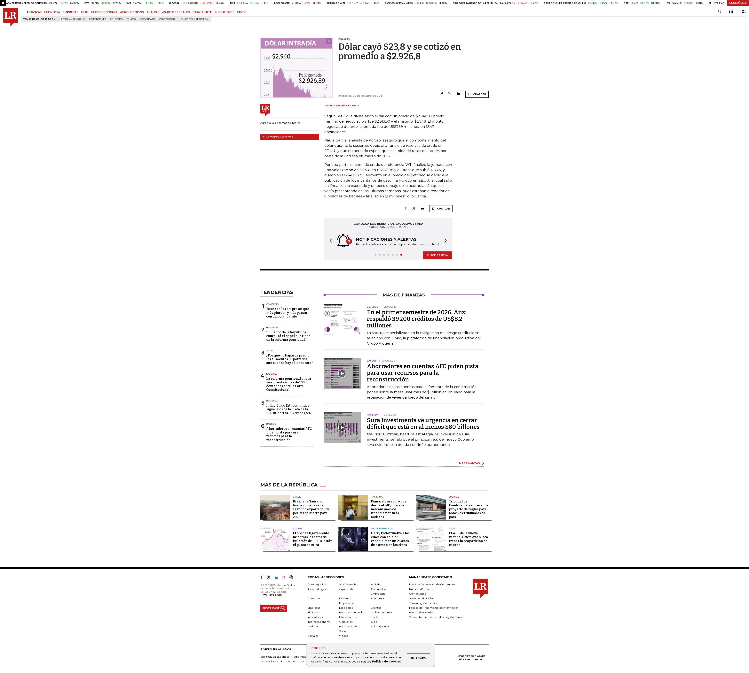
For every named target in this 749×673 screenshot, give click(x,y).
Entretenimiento (382, 528)
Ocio (374, 621)
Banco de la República (194, 19)
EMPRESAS (70, 12)
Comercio (272, 304)
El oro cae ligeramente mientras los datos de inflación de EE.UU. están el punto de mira (312, 539)
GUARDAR (479, 94)
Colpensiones (97, 19)
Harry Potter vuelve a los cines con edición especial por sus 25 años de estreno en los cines (390, 539)
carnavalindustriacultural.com (278, 661)
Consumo (314, 598)
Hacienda (272, 327)
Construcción (168, 19)
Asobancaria (147, 19)
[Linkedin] (458, 94)
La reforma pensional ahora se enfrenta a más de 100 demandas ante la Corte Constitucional (288, 384)
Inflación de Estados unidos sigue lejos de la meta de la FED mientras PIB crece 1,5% (288, 409)
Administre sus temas (279, 136)
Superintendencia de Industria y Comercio (436, 617)
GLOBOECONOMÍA (104, 12)
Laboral (271, 373)
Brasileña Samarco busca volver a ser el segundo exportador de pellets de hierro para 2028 (311, 509)
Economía (377, 598)
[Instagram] (285, 578)
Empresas (314, 607)
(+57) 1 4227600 (271, 595)
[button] (329, 241)
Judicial (454, 496)
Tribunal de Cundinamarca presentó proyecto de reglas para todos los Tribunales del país (468, 509)
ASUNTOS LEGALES (176, 12)
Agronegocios (317, 584)
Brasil (297, 496)
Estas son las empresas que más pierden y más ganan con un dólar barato (287, 312)
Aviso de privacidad (421, 598)
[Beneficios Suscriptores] (731, 11)
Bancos (131, 19)
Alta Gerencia (347, 584)
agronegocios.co (304, 656)
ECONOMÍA (52, 12)
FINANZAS (34, 12)
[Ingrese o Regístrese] (743, 11)
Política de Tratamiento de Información (434, 607)
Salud (453, 528)
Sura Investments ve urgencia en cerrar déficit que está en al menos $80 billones (423, 423)
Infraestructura (348, 617)
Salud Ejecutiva (380, 626)
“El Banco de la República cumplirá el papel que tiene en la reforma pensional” (288, 335)
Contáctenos (417, 593)
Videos (343, 635)
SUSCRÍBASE (738, 3)
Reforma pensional (73, 19)
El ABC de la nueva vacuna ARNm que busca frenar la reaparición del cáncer (469, 539)
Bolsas (297, 528)
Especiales (346, 607)
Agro (269, 350)
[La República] (10, 17)
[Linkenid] (278, 578)
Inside (374, 617)
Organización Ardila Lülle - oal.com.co (471, 657)
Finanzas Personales (352, 612)
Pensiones (116, 19)
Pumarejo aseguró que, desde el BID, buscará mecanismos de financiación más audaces (389, 509)
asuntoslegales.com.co (275, 656)
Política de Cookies (386, 661)
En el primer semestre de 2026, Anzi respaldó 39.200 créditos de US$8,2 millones (417, 319)
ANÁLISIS (152, 12)
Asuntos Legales (318, 589)
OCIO (84, 12)
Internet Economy (319, 621)
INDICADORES (224, 12)
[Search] (719, 11)
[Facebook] (442, 94)
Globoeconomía (381, 612)
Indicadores (315, 617)
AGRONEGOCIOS (132, 12)
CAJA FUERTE (202, 12)
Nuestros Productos (421, 589)
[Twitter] (450, 94)
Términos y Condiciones (424, 603)
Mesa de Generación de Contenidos (432, 584)
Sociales (313, 635)
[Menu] (24, 12)
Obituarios (345, 621)
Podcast (313, 626)
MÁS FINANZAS (469, 463)
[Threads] (292, 578)
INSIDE (241, 12)
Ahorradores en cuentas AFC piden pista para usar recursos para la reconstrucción (289, 434)
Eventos (376, 607)
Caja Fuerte (346, 589)
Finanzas (313, 612)
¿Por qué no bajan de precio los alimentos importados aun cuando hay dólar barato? (289, 359)
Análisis (375, 584)
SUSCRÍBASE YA (437, 255)
